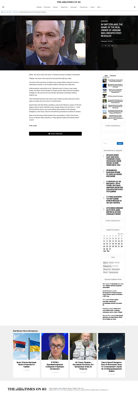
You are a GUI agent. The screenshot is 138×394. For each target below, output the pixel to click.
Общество (64, 7)
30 (107, 249)
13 (118, 241)
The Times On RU (7, 12)
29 (104, 249)
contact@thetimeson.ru (103, 389)
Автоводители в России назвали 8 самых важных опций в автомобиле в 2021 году (112, 294)
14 (121, 241)
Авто (98, 7)
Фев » (108, 251)
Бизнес (55, 7)
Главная (39, 7)
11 (113, 241)
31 (110, 249)
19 (116, 244)
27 (118, 246)
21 (121, 244)
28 (121, 246)
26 (116, 246)
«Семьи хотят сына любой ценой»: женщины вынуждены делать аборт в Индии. (112, 310)
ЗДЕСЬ (88, 389)
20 (119, 244)
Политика (47, 7)
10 (110, 241)
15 (104, 244)
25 (113, 246)
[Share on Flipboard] (108, 45)
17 (110, 244)
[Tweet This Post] (105, 45)
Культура (73, 7)
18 (113, 244)
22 (104, 246)
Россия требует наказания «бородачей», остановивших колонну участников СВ (112, 302)
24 (110, 246)
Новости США (115, 266)
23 (107, 246)
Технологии (83, 7)
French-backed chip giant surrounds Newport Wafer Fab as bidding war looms (113, 317)
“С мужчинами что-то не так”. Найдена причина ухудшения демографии (113, 285)
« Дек (104, 251)
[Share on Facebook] (102, 45)
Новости (107, 266)
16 (107, 244)
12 (116, 241)
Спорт (92, 7)
